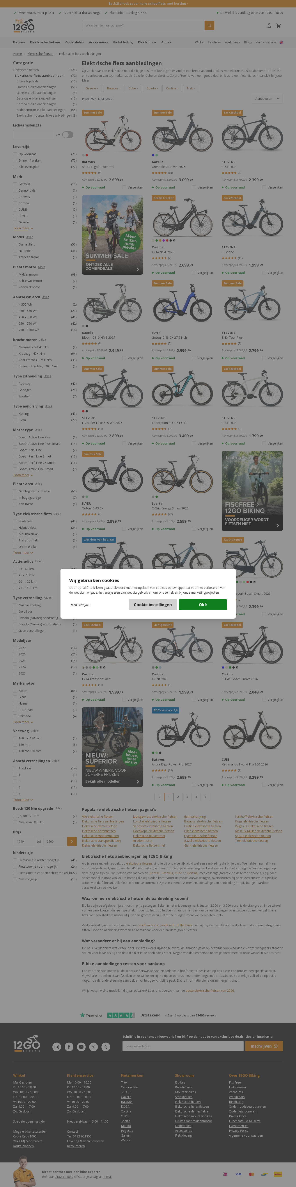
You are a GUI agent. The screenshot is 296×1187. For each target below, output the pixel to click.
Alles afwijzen (80, 604)
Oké (203, 604)
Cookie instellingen (153, 604)
